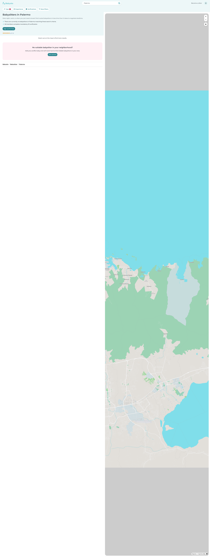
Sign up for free (9, 28)
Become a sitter (196, 3)
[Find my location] (205, 24)
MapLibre (194, 554)
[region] (157, 284)
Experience (19, 9)
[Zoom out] (205, 19)
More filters (44, 9)
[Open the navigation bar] (205, 3)
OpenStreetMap (202, 554)
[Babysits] (8, 3)
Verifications (31, 9)
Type (7, 9)
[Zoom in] (205, 16)
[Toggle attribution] (207, 554)
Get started (52, 54)
